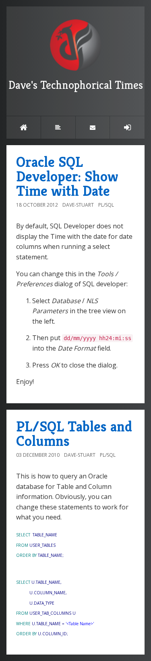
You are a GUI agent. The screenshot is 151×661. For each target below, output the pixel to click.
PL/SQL (106, 204)
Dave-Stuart (78, 204)
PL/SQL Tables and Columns (74, 433)
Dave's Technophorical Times (75, 85)
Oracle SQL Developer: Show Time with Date (67, 176)
